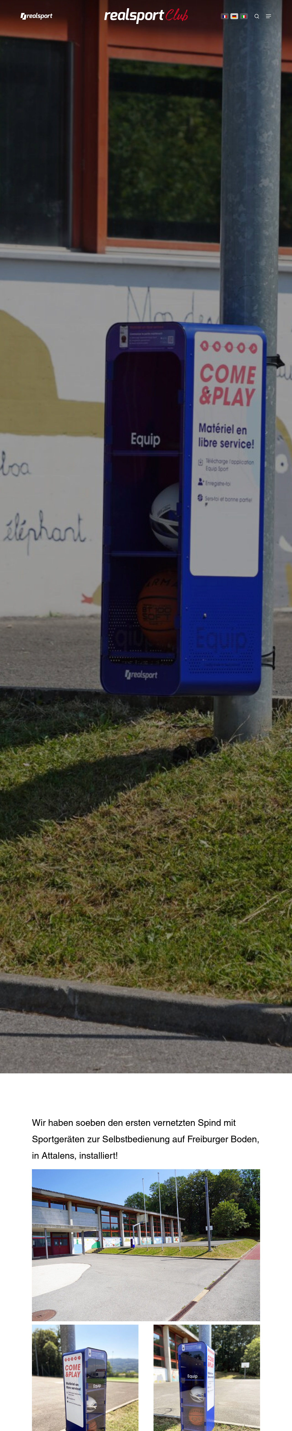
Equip (146, 539)
